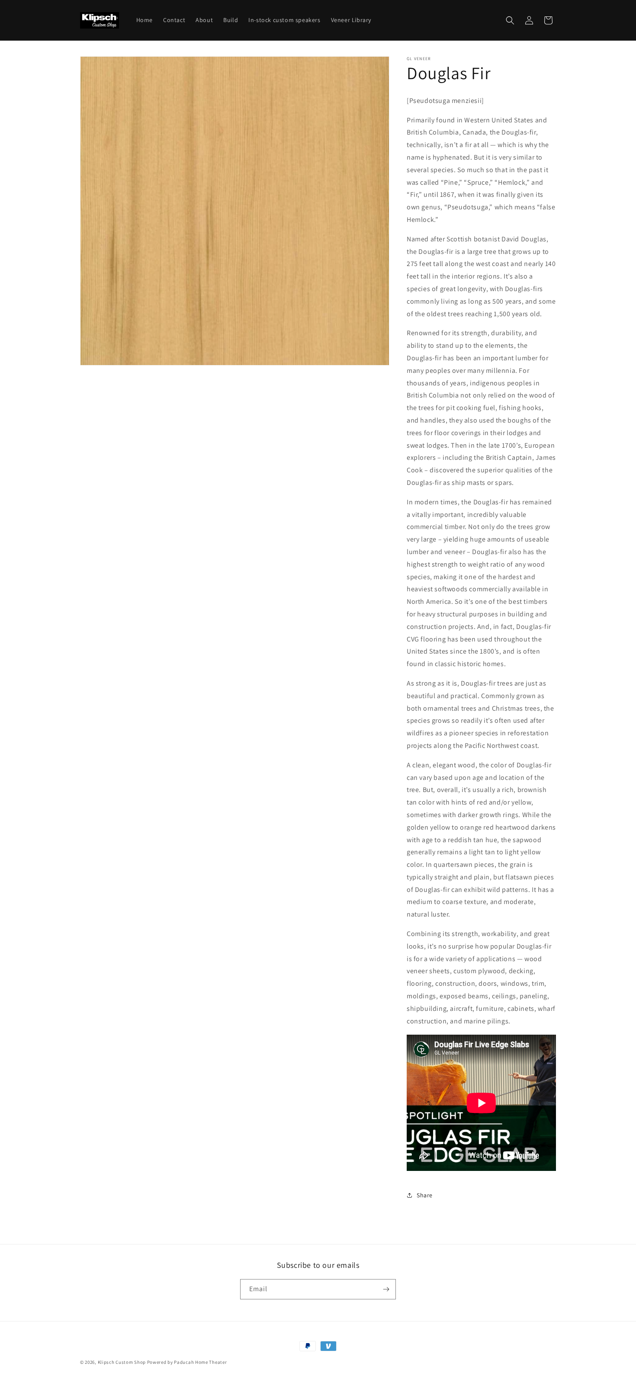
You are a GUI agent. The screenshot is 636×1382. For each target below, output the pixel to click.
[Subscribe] (385, 1289)
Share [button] (425, 1195)
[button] (510, 20)
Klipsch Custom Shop (122, 1362)
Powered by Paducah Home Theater (187, 1362)
